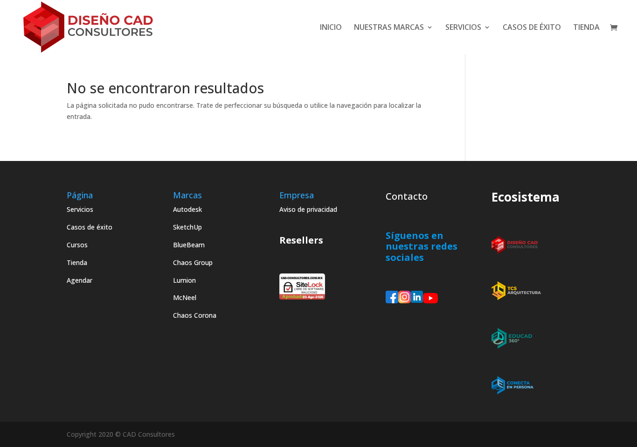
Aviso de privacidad (308, 209)
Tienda (77, 262)
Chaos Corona (194, 315)
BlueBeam (189, 244)
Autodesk (187, 209)
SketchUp (187, 227)
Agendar (79, 280)
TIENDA (586, 28)
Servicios (80, 209)
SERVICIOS (463, 28)
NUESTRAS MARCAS (389, 28)
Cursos (77, 244)
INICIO (331, 28)
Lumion (184, 280)
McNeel (184, 297)
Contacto (407, 196)
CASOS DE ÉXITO (532, 28)
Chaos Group (193, 262)
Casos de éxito (89, 227)
